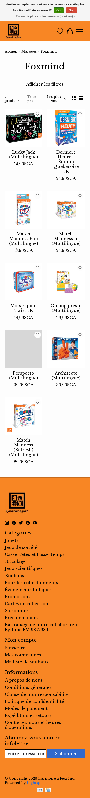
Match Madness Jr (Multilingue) (66, 238)
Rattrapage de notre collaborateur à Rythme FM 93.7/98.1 (44, 627)
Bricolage (15, 561)
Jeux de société (21, 547)
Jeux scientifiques (24, 568)
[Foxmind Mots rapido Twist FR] (23, 281)
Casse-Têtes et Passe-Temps (34, 554)
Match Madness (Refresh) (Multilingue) (23, 447)
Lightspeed (37, 783)
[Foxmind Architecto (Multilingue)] (66, 349)
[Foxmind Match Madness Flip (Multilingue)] (23, 210)
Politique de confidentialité (34, 701)
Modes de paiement (26, 708)
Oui (58, 10)
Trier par (31, 99)
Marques (29, 51)
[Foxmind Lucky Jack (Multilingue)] (23, 128)
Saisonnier (16, 610)
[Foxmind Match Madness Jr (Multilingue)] (66, 210)
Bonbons (14, 575)
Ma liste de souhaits (26, 661)
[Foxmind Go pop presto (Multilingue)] (66, 281)
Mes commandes (23, 654)
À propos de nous (24, 680)
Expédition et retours (28, 715)
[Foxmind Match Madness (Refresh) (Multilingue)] (23, 416)
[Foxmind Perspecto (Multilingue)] (23, 349)
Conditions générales (28, 687)
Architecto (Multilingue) (66, 375)
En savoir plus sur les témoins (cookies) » (46, 16)
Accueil (11, 51)
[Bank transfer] (40, 790)
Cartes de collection (26, 603)
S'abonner (66, 753)
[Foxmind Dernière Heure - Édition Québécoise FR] (66, 128)
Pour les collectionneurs (31, 582)
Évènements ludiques (28, 589)
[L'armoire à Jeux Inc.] (13, 31)
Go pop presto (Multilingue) (66, 308)
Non (71, 10)
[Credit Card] (48, 790)
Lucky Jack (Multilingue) (23, 154)
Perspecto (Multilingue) (23, 375)
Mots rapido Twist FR (23, 308)
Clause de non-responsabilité (37, 694)
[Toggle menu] (80, 31)
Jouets (11, 540)
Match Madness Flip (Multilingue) (23, 238)
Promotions (17, 596)
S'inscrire (15, 647)
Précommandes (21, 617)
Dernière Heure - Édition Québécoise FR (66, 162)
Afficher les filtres (45, 84)
